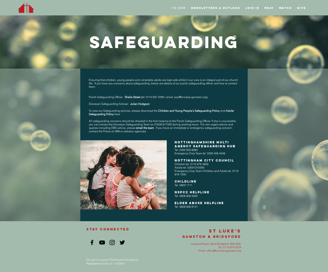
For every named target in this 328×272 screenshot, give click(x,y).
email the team (145, 127)
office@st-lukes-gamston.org (224, 250)
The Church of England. (123, 259)
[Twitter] (122, 242)
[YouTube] (102, 242)
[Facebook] (91, 242)
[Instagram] (112, 242)
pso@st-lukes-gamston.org (190, 97)
